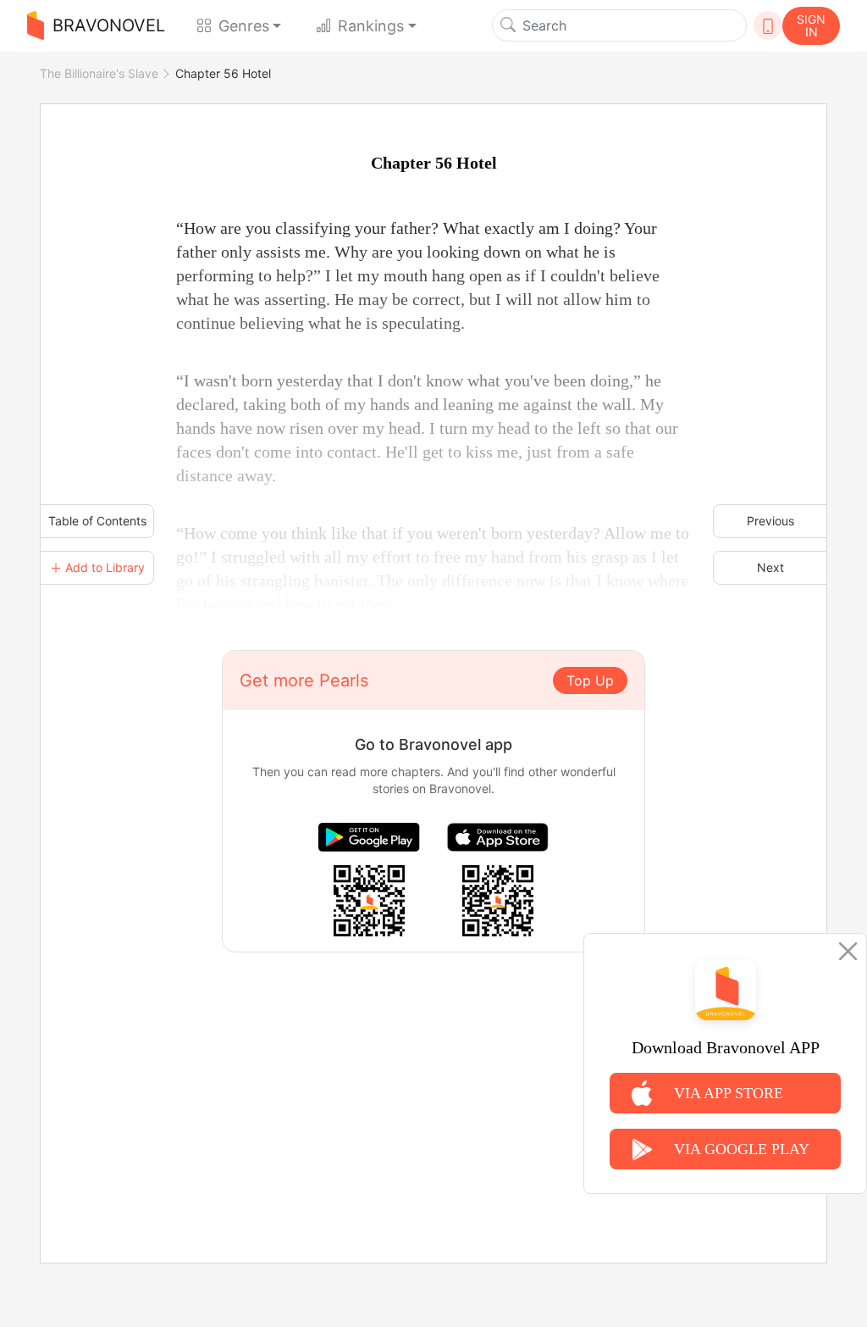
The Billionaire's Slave (99, 73)
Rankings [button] (371, 26)
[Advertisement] (433, 1071)
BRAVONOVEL (108, 25)
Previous (770, 521)
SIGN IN (811, 25)
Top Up (590, 680)
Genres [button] (243, 26)
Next (770, 567)
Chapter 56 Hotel (223, 73)
